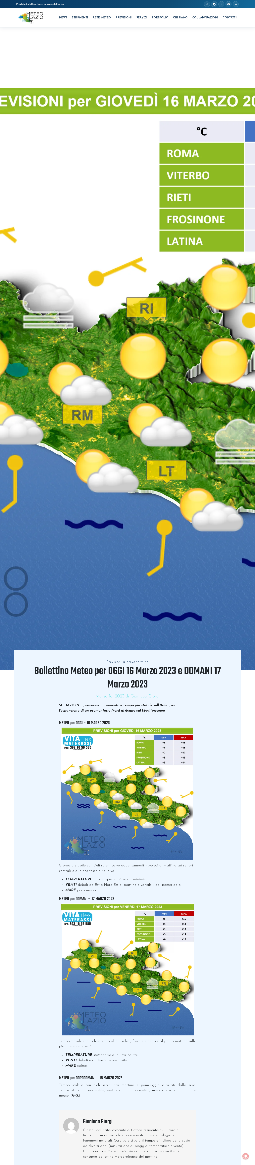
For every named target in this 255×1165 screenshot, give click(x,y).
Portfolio (160, 17)
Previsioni (123, 17)
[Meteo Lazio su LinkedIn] (236, 4)
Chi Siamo (180, 17)
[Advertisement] (127, 57)
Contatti (229, 17)
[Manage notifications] (245, 1156)
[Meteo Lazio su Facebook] (207, 4)
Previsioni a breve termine (127, 662)
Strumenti (80, 17)
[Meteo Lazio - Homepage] (30, 17)
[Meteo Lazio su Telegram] (214, 4)
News (63, 17)
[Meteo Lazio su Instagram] (221, 4)
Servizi (141, 17)
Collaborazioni (205, 17)
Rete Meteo (102, 17)
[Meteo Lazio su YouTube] (228, 4)
